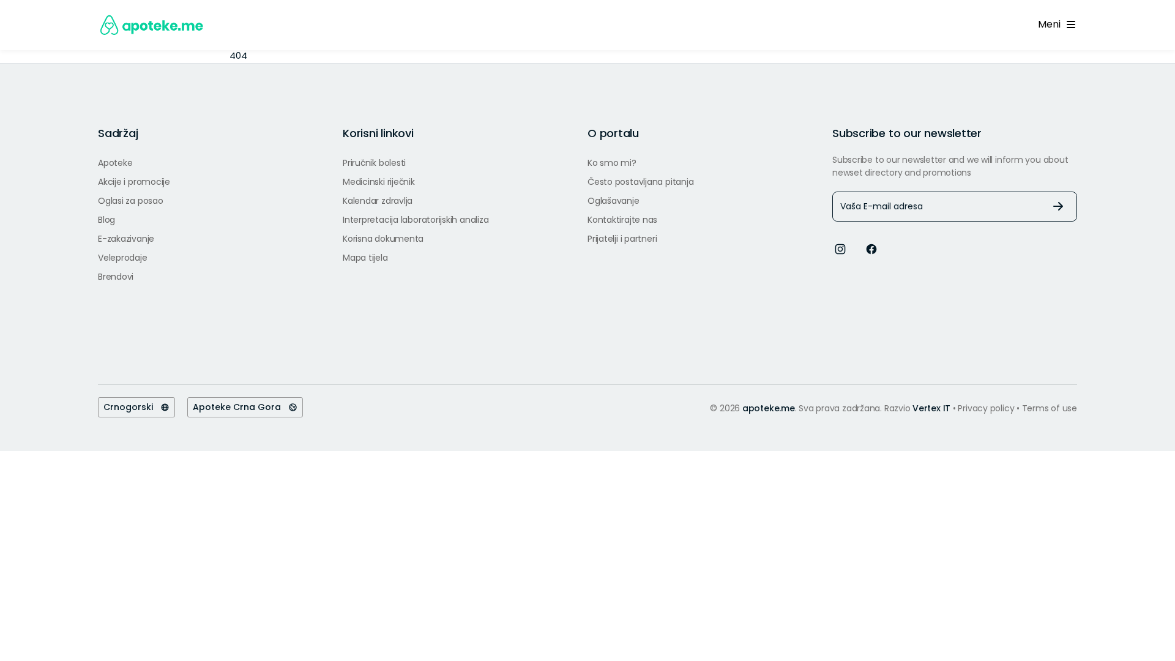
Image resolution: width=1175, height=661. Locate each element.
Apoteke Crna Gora (240, 407)
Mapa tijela (365, 258)
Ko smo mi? (612, 163)
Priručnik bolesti (374, 163)
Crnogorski (131, 407)
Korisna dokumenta (383, 239)
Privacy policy (987, 408)
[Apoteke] (152, 25)
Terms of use (1049, 408)
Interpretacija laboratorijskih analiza (415, 220)
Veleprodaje (122, 258)
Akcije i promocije (134, 182)
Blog (106, 220)
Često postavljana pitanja (640, 182)
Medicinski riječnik (379, 182)
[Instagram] (840, 248)
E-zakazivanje (126, 239)
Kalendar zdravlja (377, 201)
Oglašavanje (614, 201)
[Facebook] (871, 248)
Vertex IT (931, 408)
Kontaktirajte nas (622, 220)
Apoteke (115, 163)
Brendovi (115, 277)
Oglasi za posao (130, 201)
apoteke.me (768, 408)
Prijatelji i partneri (622, 239)
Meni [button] (1051, 24)
